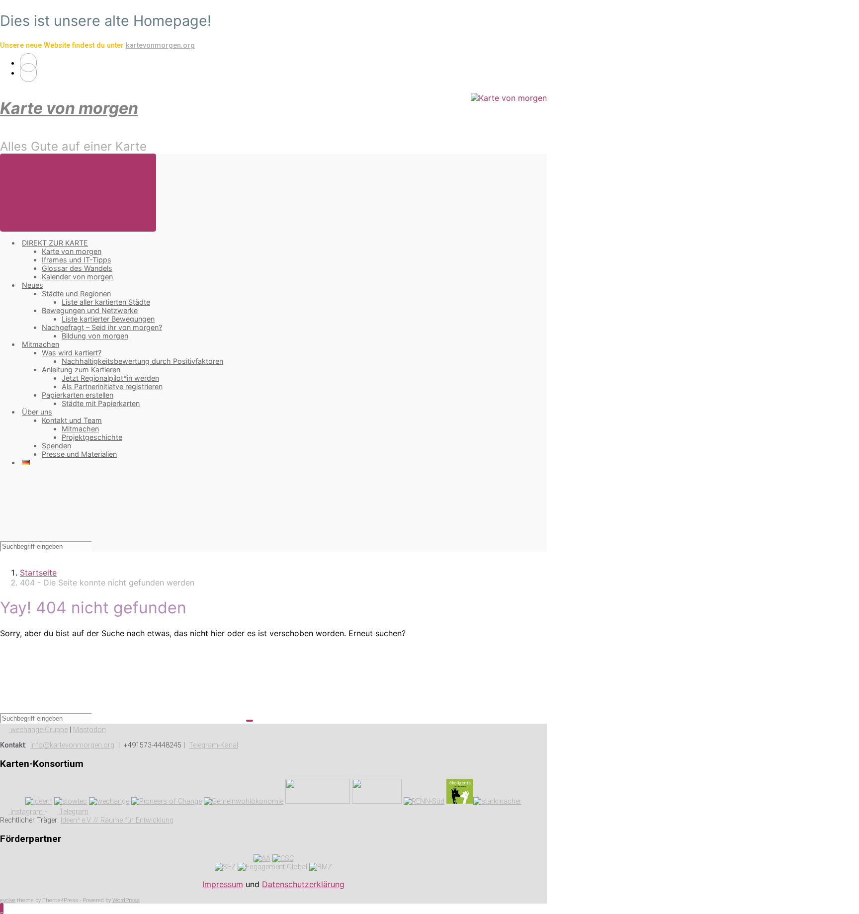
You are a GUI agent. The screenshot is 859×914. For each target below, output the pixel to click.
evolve (7, 900)
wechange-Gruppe (38, 730)
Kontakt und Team (72, 420)
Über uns (37, 412)
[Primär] (78, 193)
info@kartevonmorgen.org (72, 745)
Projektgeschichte (92, 437)
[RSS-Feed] (28, 62)
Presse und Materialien (79, 454)
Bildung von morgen (95, 336)
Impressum (222, 884)
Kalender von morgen (77, 276)
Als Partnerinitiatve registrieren (112, 386)
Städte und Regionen (76, 293)
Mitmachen (40, 344)
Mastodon (89, 730)
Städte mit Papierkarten (101, 403)
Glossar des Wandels (77, 268)
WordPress (126, 900)
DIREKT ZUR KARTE (55, 243)
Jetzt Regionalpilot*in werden (110, 378)
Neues (32, 285)
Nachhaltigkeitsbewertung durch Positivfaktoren (142, 361)
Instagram (26, 812)
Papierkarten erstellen (77, 395)
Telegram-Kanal (213, 745)
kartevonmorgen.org (160, 45)
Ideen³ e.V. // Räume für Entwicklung (117, 820)
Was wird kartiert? (71, 352)
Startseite (38, 573)
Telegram (72, 812)
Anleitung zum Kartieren (81, 369)
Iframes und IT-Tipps (76, 259)
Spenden (56, 445)
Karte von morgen (69, 108)
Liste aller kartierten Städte (106, 302)
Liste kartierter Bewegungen (108, 319)
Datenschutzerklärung (303, 884)
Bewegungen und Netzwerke (90, 310)
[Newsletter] (28, 72)
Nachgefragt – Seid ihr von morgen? (102, 327)
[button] (1, 908)
